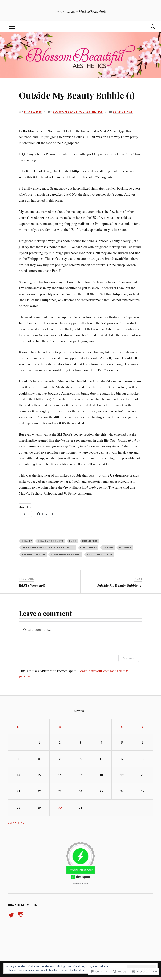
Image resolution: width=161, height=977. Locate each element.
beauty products (51, 541)
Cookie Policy (77, 969)
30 (60, 807)
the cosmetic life (100, 554)
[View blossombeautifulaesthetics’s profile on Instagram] (21, 915)
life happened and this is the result (48, 547)
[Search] (149, 26)
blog (73, 541)
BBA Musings (123, 111)
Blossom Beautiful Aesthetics (78, 111)
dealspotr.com (81, 883)
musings (125, 547)
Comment (129, 658)
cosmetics (90, 541)
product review (34, 554)
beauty (27, 541)
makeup (108, 547)
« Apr (12, 823)
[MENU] (12, 26)
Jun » (21, 823)
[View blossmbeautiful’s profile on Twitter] (12, 915)
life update (88, 547)
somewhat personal (66, 554)
